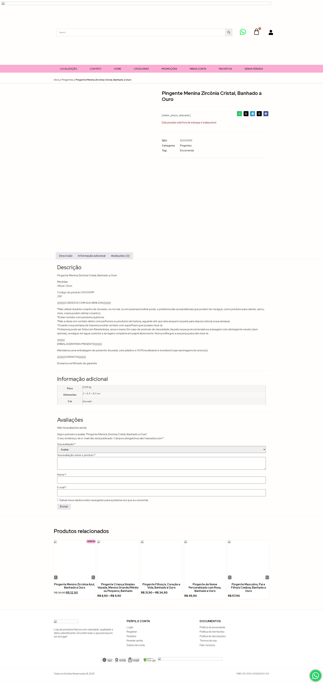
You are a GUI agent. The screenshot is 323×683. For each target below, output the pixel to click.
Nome (61, 474)
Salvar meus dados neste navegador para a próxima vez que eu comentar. (104, 500)
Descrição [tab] (65, 256)
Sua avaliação (66, 444)
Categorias (141, 68)
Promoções (169, 68)
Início (57, 79)
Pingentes (68, 79)
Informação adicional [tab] (91, 256)
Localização (68, 68)
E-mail (61, 487)
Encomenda (187, 150)
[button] (239, 113)
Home (117, 68)
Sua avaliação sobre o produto (76, 455)
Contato (95, 68)
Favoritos (225, 68)
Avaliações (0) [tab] (120, 256)
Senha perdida (254, 68)
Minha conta (198, 68)
